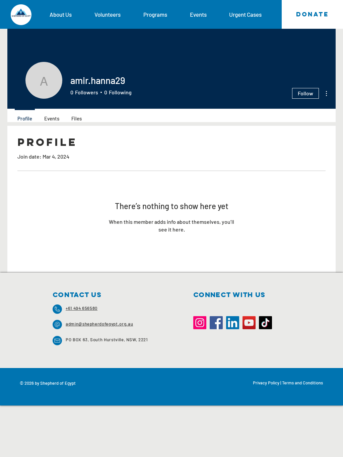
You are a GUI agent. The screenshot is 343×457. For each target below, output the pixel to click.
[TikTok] (265, 322)
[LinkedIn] (232, 322)
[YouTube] (249, 322)
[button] (67, 14)
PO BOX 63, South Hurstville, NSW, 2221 (107, 339)
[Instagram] (199, 322)
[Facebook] (216, 322)
